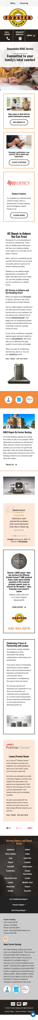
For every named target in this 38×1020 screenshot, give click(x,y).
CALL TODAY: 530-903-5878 (16, 359)
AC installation (17, 339)
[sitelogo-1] (19, 9)
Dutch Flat (27, 858)
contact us (13, 354)
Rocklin (10, 891)
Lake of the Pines (10, 878)
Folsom (10, 862)
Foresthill (10, 866)
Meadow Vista (27, 882)
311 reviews (23, 541)
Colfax (27, 854)
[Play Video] (19, 485)
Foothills (27, 862)
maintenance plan (18, 318)
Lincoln (27, 878)
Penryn (27, 887)
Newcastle (10, 887)
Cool (10, 858)
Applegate (10, 849)
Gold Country (27, 866)
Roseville (27, 891)
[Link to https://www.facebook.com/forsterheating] (6, 939)
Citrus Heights (10, 854)
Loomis (10, 882)
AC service (27, 297)
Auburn (27, 849)
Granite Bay (10, 871)
